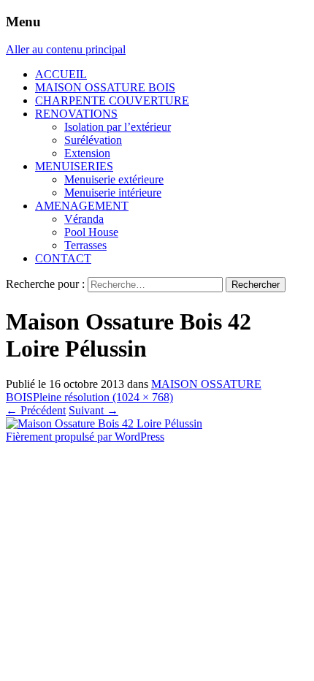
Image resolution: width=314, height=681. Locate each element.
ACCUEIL (61, 74)
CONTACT (63, 258)
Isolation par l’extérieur (117, 127)
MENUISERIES (74, 166)
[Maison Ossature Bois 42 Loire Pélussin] (104, 423)
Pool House (91, 232)
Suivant (93, 410)
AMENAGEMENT (82, 205)
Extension (87, 153)
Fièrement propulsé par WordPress (85, 436)
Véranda (84, 219)
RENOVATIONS (76, 113)
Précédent (36, 410)
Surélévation (93, 140)
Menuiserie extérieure (114, 179)
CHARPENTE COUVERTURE (112, 100)
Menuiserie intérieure (112, 192)
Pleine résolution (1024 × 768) (103, 397)
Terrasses (85, 245)
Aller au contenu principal (66, 49)
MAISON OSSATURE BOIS (105, 87)
